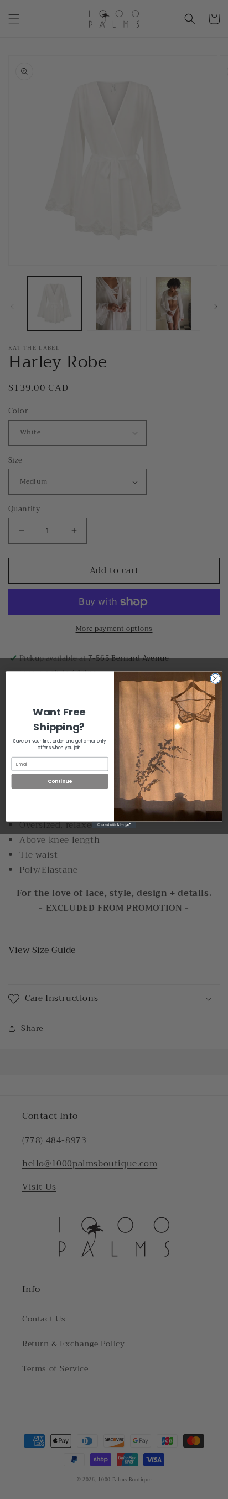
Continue (60, 781)
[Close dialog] (215, 678)
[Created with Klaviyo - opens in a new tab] (114, 824)
